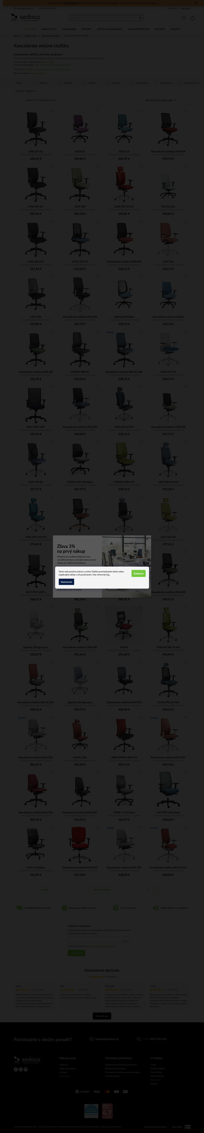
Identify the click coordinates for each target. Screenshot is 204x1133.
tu (108, 574)
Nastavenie (66, 581)
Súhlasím (139, 573)
